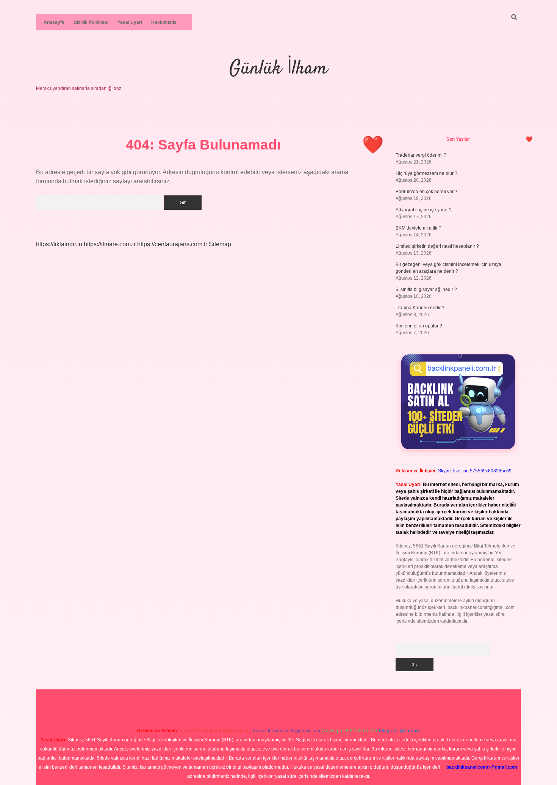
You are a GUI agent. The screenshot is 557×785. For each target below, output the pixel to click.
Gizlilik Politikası (91, 22)
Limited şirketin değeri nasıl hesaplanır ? (437, 246)
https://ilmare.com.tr (110, 244)
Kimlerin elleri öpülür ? (419, 326)
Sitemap (220, 244)
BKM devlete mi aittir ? (418, 228)
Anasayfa (54, 22)
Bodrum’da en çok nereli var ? (426, 191)
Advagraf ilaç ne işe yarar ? (424, 209)
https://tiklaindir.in (59, 244)
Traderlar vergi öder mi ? (421, 155)
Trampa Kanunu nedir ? (420, 307)
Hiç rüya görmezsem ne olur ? (426, 173)
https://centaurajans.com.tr (172, 244)
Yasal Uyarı (129, 22)
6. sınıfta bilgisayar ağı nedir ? (426, 289)
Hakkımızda (164, 22)
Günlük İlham (278, 69)
